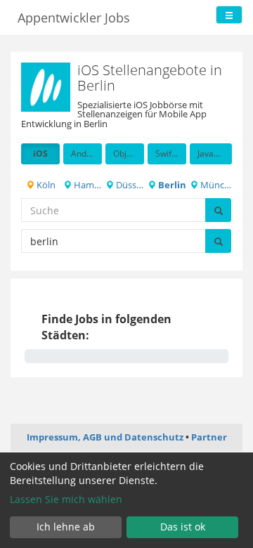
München (215, 184)
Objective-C (128, 153)
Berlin (171, 184)
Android (86, 153)
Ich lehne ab (66, 526)
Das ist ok (182, 526)
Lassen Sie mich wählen (66, 499)
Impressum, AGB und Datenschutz (105, 437)
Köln (45, 184)
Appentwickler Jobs (74, 17)
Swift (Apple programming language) (170, 153)
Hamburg (87, 184)
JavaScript (214, 153)
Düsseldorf (129, 184)
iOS (40, 153)
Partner (209, 437)
